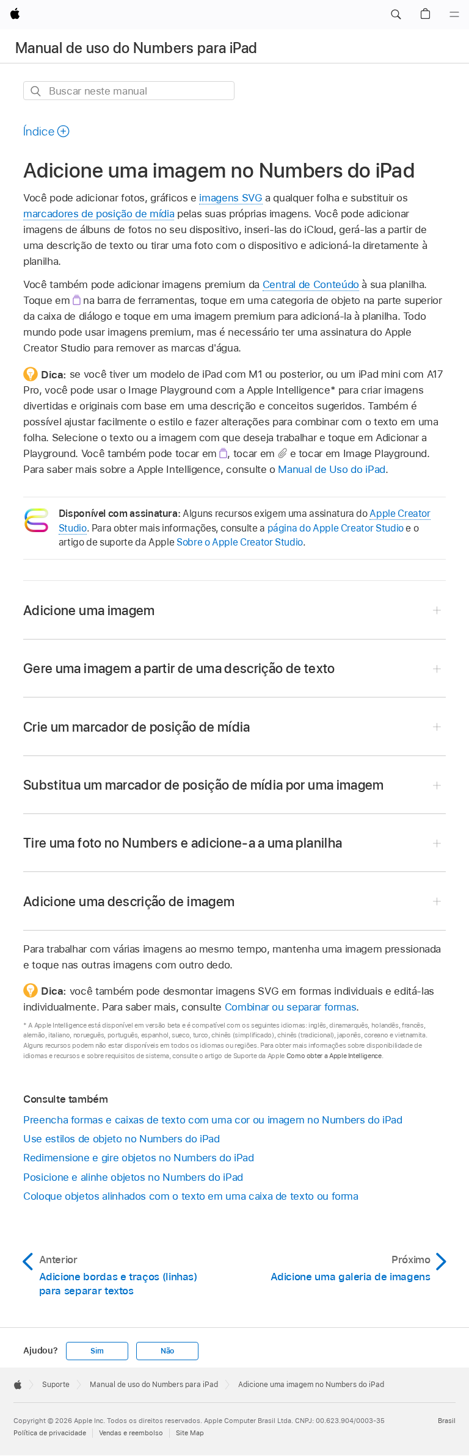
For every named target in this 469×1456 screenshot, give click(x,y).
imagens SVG (230, 198)
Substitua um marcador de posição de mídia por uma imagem (203, 785)
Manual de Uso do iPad (331, 469)
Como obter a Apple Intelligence (334, 1055)
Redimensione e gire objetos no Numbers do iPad (138, 1157)
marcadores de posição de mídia (98, 213)
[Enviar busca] (36, 91)
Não (167, 1351)
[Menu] (454, 14)
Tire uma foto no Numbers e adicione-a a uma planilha (182, 843)
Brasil (447, 1420)
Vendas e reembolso (131, 1433)
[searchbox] (128, 90)
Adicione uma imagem (89, 610)
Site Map (190, 1433)
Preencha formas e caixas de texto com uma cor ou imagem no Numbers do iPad (212, 1120)
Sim (96, 1351)
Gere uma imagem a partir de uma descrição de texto (179, 668)
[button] (395, 14)
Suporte (56, 1384)
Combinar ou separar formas (291, 1007)
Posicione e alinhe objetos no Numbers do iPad (133, 1177)
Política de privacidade (49, 1433)
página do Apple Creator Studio (335, 528)
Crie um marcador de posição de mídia (136, 727)
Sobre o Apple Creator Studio (239, 542)
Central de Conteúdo (311, 284)
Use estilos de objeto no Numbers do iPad (121, 1139)
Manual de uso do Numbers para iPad (136, 48)
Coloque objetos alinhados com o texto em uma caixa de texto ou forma (190, 1196)
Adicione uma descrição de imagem (128, 901)
